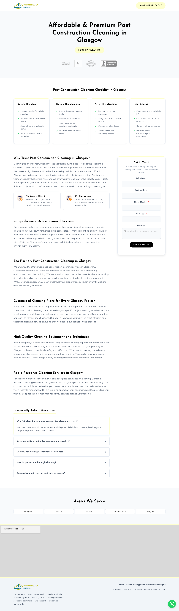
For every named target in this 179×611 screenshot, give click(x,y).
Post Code (141, 214)
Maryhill (150, 511)
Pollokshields (120, 511)
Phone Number (141, 202)
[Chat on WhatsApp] (172, 604)
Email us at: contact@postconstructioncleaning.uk (142, 584)
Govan (89, 511)
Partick (59, 511)
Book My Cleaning (89, 50)
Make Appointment (151, 5)
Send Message (141, 245)
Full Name (141, 178)
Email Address (141, 190)
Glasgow (28, 511)
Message (141, 226)
